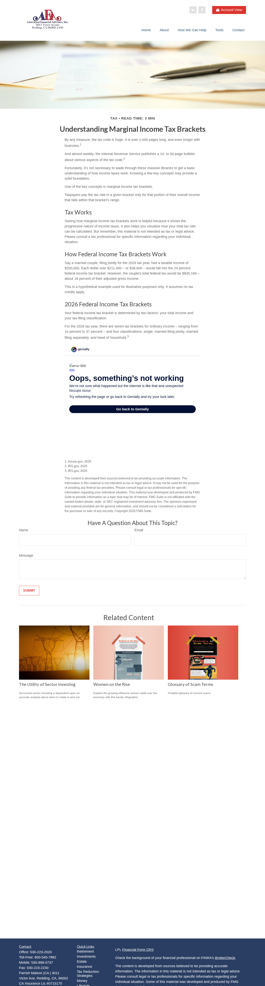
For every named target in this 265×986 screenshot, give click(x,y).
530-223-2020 (41, 952)
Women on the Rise (111, 684)
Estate (82, 961)
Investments (86, 956)
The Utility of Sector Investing (47, 684)
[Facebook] (201, 9)
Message (26, 555)
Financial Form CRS (138, 950)
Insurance (84, 967)
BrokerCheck (225, 958)
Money (82, 981)
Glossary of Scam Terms (190, 684)
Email (138, 530)
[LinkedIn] (193, 9)
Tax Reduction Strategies (88, 974)
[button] (146, 30)
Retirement (85, 951)
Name (23, 530)
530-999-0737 (42, 962)
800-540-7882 (45, 957)
